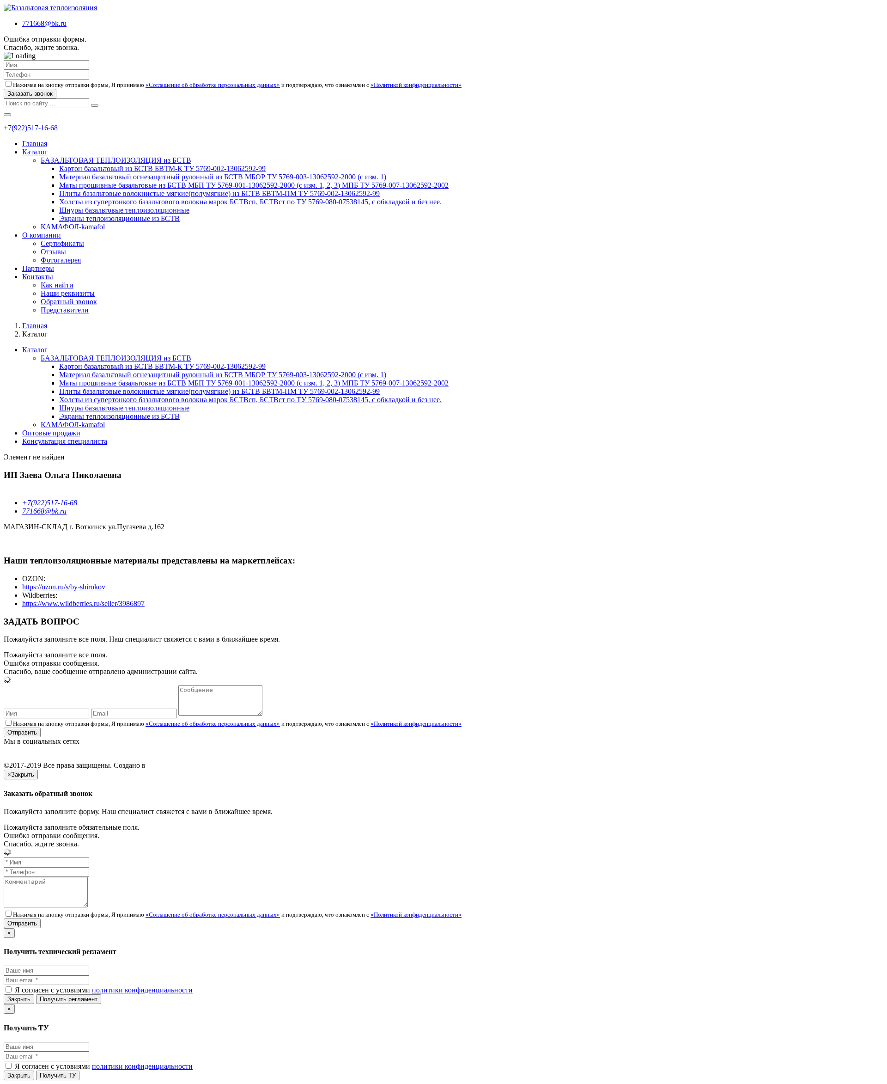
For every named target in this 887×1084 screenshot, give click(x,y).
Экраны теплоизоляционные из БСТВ (119, 218)
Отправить (22, 732)
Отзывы (53, 252)
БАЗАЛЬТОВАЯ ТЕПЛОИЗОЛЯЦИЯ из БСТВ (116, 160)
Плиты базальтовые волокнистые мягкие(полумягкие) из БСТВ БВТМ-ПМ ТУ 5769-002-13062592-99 (219, 193)
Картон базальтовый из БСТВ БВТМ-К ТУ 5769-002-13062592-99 (162, 168)
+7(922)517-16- (27, 128)
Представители (65, 310)
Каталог (35, 152)
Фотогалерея (61, 260)
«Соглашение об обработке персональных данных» (213, 84)
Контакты (37, 277)
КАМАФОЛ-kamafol (73, 227)
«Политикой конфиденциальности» (416, 84)
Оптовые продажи (51, 433)
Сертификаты (62, 243)
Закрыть (18, 999)
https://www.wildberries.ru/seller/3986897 (83, 603)
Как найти (57, 285)
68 (54, 128)
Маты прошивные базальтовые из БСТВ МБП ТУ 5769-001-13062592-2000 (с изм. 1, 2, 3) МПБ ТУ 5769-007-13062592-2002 (254, 185)
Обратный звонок (69, 302)
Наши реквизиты (68, 293)
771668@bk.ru (44, 23)
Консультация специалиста (64, 441)
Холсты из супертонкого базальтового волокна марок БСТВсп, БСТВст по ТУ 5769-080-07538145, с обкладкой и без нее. (250, 202)
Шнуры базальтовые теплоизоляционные (124, 210)
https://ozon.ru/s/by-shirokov (63, 587)
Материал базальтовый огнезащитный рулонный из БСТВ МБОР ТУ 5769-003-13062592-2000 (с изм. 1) (222, 177)
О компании (41, 235)
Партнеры (38, 268)
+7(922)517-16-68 (49, 503)
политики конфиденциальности (142, 990)
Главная (34, 143)
